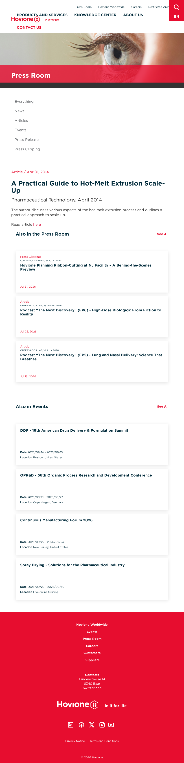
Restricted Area (158, 7)
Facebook (81, 725)
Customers (92, 653)
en (176, 16)
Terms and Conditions (104, 741)
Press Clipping (27, 149)
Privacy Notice (75, 741)
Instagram (102, 725)
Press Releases (27, 140)
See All (162, 234)
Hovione (35, 19)
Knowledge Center (95, 15)
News (19, 111)
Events (20, 130)
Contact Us (29, 27)
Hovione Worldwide (111, 7)
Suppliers (92, 660)
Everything (24, 101)
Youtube (111, 725)
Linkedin (71, 725)
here (37, 224)
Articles (21, 120)
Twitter (91, 725)
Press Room (83, 7)
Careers (136, 7)
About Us (133, 15)
